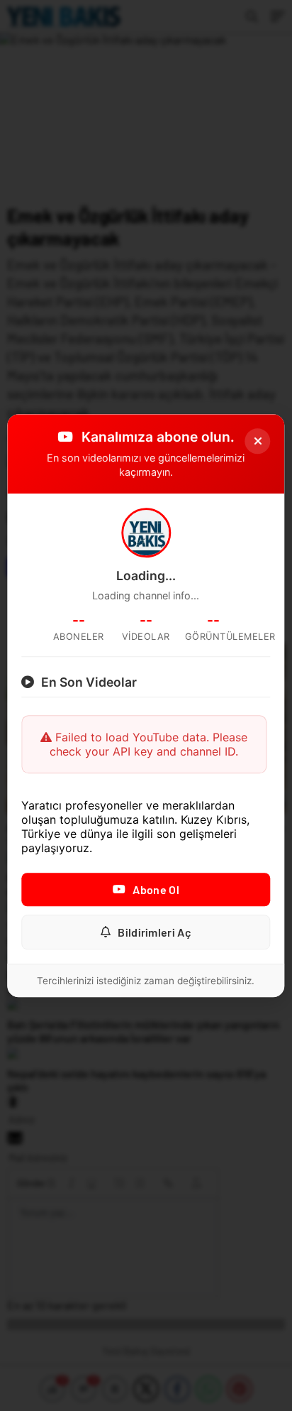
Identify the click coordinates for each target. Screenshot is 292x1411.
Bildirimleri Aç (154, 932)
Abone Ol (156, 889)
